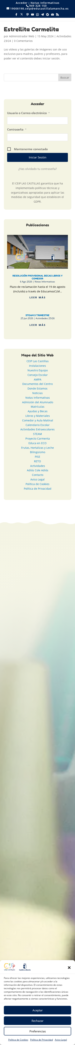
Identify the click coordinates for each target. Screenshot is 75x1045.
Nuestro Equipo (38, 370)
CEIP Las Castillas (38, 361)
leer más (37, 297)
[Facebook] (16, 15)
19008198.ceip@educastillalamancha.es (42, 632)
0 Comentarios (23, 41)
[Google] (47, 15)
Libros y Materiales (37, 416)
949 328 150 (44, 637)
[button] (69, 968)
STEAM (37, 434)
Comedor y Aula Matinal (37, 420)
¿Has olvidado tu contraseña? (37, 169)
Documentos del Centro (37, 384)
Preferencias (37, 1031)
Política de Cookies (18, 1039)
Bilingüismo (37, 452)
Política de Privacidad (41, 1039)
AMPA (37, 379)
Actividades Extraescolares (37, 429)
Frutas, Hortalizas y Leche (37, 447)
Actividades (37, 466)
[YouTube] (32, 15)
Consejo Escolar (38, 375)
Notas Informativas (45, 3)
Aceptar (37, 1010)
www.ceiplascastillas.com (47, 648)
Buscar (64, 77)
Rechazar (37, 1021)
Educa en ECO (37, 443)
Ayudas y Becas (38, 411)
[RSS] (57, 15)
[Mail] (52, 15)
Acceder (22, 3)
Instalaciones (37, 366)
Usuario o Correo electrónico (28, 113)
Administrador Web (21, 36)
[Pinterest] (27, 15)
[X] (22, 15)
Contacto (37, 475)
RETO (37, 461)
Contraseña (17, 129)
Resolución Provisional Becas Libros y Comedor (37, 277)
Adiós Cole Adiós (37, 470)
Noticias (37, 393)
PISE (37, 456)
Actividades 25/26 (45, 318)
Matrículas (37, 406)
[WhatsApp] (37, 15)
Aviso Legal (61, 1039)
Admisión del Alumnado (37, 402)
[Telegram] (42, 15)
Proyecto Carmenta (37, 438)
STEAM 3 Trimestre (37, 315)
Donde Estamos (38, 388)
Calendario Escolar (38, 425)
